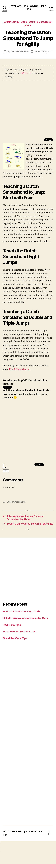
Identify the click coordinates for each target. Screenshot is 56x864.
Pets (28, 25)
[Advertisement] (28, 110)
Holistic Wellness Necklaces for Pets (25, 618)
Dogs (24, 22)
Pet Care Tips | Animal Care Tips (28, 8)
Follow (5, 471)
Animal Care (11, 22)
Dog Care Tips (12, 624)
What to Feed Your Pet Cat (19, 631)
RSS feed (26, 73)
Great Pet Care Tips (15, 638)
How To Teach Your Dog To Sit (21, 611)
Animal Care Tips (19, 51)
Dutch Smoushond (40, 22)
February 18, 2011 (43, 51)
